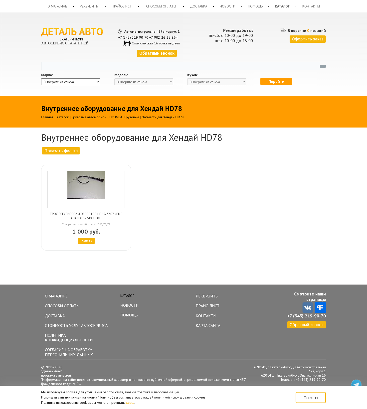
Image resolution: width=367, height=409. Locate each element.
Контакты (311, 6)
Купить (87, 240)
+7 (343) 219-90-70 (133, 37)
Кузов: (192, 75)
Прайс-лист (122, 6)
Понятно (311, 397)
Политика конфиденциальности (69, 337)
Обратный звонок (307, 324)
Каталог (282, 6)
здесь (130, 402)
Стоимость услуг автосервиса (76, 325)
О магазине (57, 6)
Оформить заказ (308, 39)
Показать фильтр (61, 150)
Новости (227, 6)
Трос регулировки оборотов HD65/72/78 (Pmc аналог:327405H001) (86, 216)
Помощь (255, 6)
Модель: (121, 75)
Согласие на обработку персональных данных (69, 352)
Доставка (198, 6)
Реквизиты (89, 6)
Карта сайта (208, 325)
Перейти (276, 81)
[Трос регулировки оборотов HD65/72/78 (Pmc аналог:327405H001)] (86, 189)
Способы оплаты (161, 6)
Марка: (47, 75)
